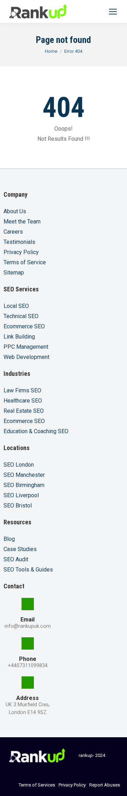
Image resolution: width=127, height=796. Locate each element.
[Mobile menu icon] (113, 12)
